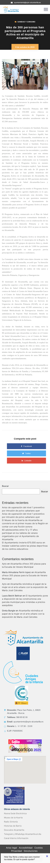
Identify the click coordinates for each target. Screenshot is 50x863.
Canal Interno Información (16, 838)
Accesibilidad (25, 847)
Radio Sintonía (11, 821)
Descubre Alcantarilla (14, 830)
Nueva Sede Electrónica (15, 813)
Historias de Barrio (13, 826)
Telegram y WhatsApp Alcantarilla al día (22, 834)
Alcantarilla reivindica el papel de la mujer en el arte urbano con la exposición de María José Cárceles (24, 587)
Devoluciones (30, 851)
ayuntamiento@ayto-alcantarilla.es (27, 2)
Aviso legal (11, 847)
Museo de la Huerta (13, 817)
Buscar (5, 486)
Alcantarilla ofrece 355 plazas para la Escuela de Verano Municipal (24, 575)
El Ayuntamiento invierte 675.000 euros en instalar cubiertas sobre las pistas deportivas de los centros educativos (25, 545)
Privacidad (16, 851)
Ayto (4, 563)
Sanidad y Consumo (26, 22)
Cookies (38, 847)
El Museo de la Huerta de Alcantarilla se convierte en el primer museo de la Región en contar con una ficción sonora (25, 523)
